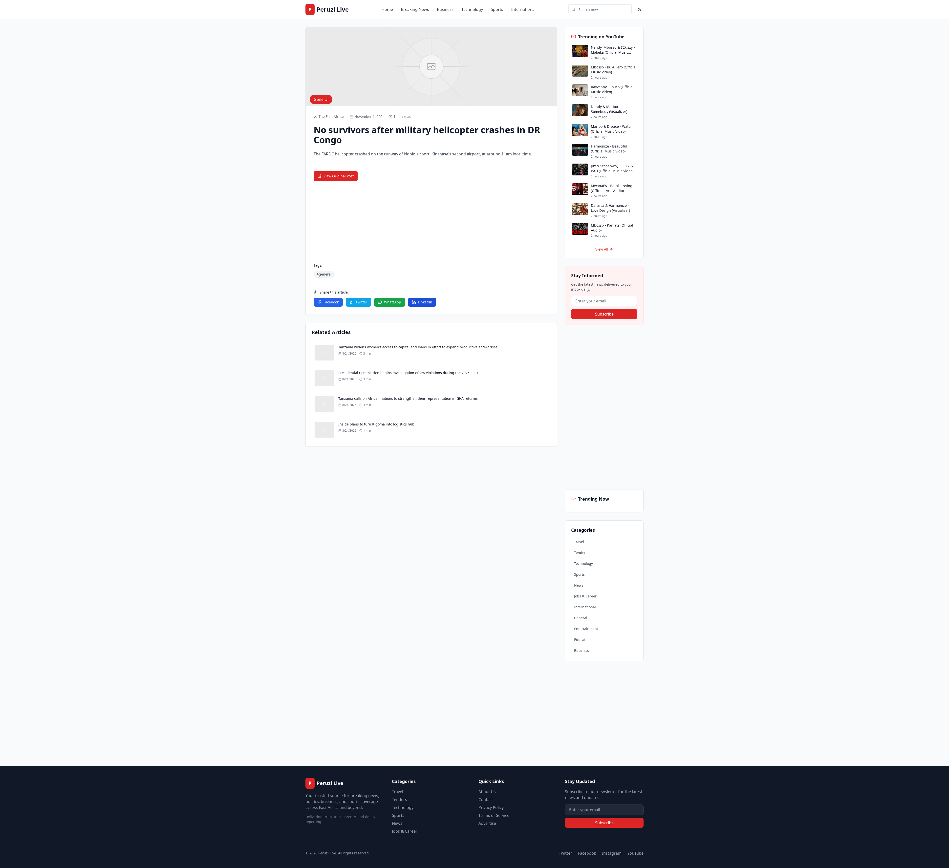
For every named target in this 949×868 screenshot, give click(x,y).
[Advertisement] (602, 407)
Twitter (361, 302)
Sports (497, 9)
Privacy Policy (491, 807)
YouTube (635, 853)
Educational (584, 639)
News (578, 585)
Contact (485, 799)
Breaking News (415, 9)
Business (445, 9)
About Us (487, 791)
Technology (472, 9)
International (523, 9)
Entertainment (586, 628)
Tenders (580, 552)
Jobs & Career (585, 596)
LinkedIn (425, 302)
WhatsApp (392, 302)
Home (387, 9)
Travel (579, 541)
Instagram (612, 853)
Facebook (331, 302)
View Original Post (339, 176)
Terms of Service (493, 815)
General (580, 617)
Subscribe (604, 314)
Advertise (487, 823)
